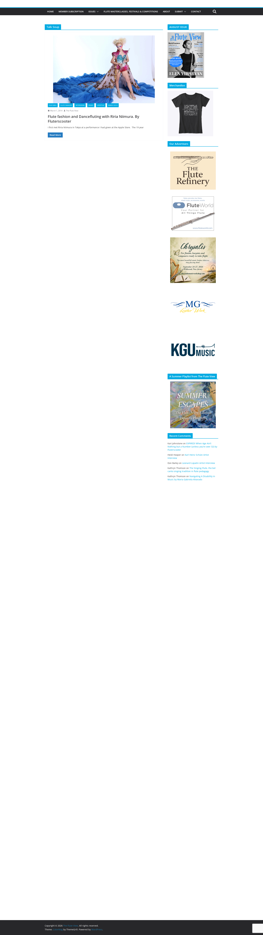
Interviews (80, 105)
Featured (52, 105)
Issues (91, 11)
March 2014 (112, 105)
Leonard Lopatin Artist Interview (198, 463)
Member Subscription (71, 11)
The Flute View (72, 110)
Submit (179, 11)
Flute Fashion (66, 105)
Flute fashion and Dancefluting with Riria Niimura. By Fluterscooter (93, 119)
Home (50, 11)
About (166, 11)
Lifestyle (100, 105)
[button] (97, 11)
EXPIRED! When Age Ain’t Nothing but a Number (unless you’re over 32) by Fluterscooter (192, 446)
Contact (196, 11)
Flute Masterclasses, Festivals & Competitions (131, 11)
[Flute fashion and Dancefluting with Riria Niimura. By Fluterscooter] (104, 69)
